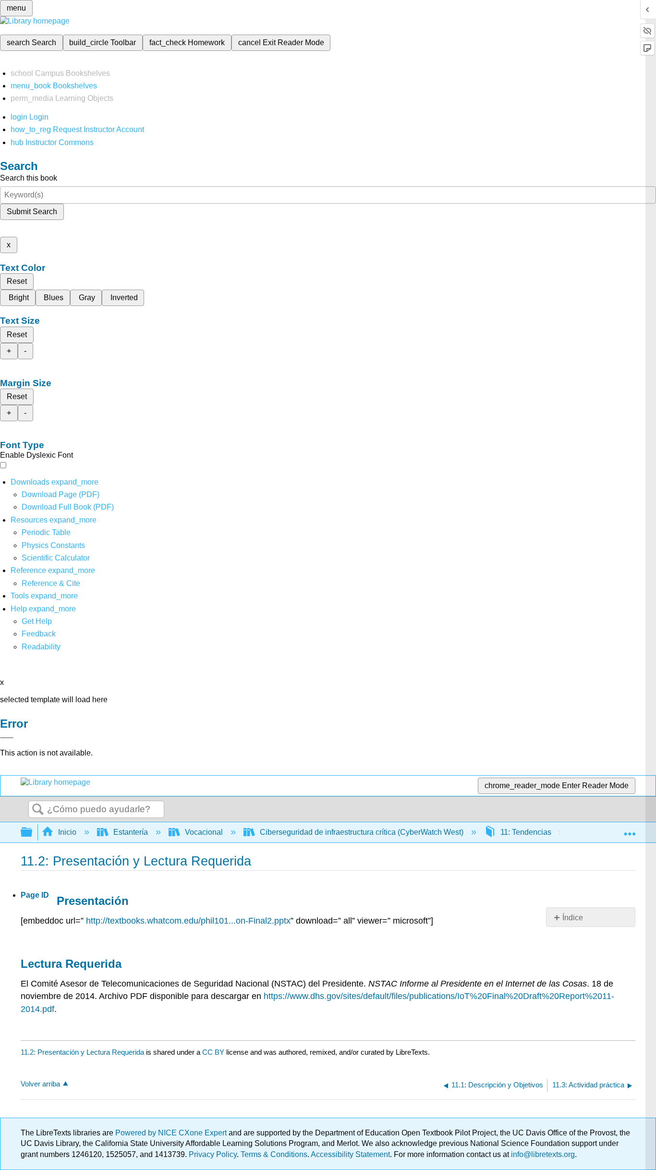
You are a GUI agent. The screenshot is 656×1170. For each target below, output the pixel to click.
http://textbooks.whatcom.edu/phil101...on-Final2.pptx (188, 921)
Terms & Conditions (274, 1154)
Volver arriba (40, 1084)
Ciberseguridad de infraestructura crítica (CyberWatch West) (361, 832)
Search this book (28, 178)
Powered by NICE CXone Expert (172, 1133)
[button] (39, 634)
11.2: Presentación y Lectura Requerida (82, 1052)
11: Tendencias (525, 832)
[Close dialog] (6, 737)
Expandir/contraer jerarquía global (32, 832)
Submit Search (32, 211)
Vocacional (204, 832)
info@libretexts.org (542, 1154)
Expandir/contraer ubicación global (629, 829)
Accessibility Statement (350, 1154)
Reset (17, 281)
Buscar (38, 810)
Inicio (67, 832)
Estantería (130, 832)
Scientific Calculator (56, 558)
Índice (572, 918)
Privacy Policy (213, 1154)
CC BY (214, 1052)
